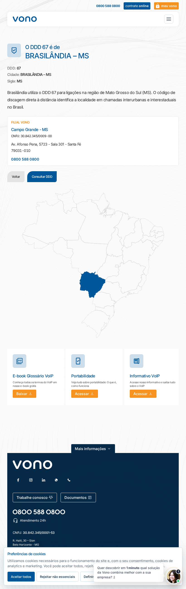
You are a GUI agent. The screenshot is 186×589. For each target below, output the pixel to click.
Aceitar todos (21, 577)
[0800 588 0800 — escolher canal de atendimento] (39, 512)
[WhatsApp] (56, 480)
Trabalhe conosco (32, 497)
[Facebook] (18, 480)
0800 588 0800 (108, 5)
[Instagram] (30, 480)
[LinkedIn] (43, 480)
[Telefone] (69, 480)
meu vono (169, 6)
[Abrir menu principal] (168, 19)
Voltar (16, 176)
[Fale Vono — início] (25, 19)
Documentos (75, 497)
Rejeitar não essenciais (57, 577)
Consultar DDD (42, 176)
